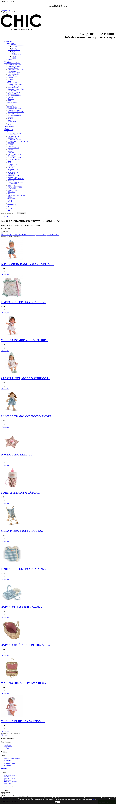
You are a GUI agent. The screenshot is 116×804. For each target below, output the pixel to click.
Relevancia (4, 235)
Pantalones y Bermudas (14, 113)
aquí (94, 799)
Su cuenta (4, 768)
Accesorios (11, 79)
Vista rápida (5, 274)
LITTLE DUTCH (13, 169)
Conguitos (11, 146)
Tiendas (6, 748)
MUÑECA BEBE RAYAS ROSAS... (23, 721)
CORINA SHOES (13, 148)
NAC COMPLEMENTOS (16, 179)
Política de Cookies (9, 763)
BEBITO (14, 48)
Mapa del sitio (8, 746)
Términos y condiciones (11, 762)
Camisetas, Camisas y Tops (16, 69)
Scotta (10, 193)
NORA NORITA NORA (15, 182)
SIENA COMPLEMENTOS (16, 195)
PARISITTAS (12, 185)
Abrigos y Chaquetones (14, 64)
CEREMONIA (8, 130)
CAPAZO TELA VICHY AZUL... (21, 607)
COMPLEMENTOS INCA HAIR (18, 141)
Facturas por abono (9, 778)
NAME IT (11, 180)
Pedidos (6, 777)
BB (9, 203)
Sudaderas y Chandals (14, 95)
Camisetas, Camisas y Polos (16, 112)
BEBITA (14, 46)
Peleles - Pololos (12, 76)
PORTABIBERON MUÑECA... (20, 492)
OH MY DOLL (12, 184)
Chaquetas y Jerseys (13, 66)
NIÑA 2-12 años (10, 82)
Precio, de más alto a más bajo (51, 235)
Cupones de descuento (10, 781)
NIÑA (13, 51)
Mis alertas (7, 783)
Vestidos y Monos (13, 68)
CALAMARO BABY (14, 133)
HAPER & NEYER (14, 159)
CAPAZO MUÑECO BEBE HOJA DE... (25, 645)
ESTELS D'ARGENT (14, 154)
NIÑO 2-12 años (10, 107)
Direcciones (7, 780)
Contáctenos (7, 745)
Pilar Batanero (12, 188)
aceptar (57, 802)
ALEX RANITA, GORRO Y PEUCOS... (25, 378)
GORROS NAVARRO (14, 157)
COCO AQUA (12, 138)
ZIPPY (10, 197)
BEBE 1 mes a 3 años (12, 63)
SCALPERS (11, 192)
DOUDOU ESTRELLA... (16, 454)
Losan (10, 170)
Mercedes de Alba (13, 172)
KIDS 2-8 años (14, 50)
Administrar (7, 765)
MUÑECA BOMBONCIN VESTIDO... (24, 340)
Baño (9, 81)
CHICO (14, 58)
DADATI (11, 149)
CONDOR (11, 143)
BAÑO (6, 61)
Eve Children (12, 156)
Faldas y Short (12, 71)
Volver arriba (5, 735)
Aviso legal (7, 760)
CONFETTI (11, 144)
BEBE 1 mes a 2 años (15, 45)
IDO (9, 161)
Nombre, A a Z (11, 235)
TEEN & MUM (9, 126)
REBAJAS (9, 43)
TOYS (6, 128)
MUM (10, 59)
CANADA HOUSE (14, 136)
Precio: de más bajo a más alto (34, 235)
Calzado (10, 77)
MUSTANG (11, 174)
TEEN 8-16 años (14, 55)
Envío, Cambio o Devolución (12, 758)
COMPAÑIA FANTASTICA (16, 139)
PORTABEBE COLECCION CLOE (23, 302)
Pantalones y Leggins (14, 72)
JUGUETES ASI (13, 164)
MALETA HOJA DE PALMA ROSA (23, 683)
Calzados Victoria (13, 135)
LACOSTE (11, 167)
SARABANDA (12, 190)
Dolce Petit (11, 152)
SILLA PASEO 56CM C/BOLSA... (22, 530)
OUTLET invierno (11, 205)
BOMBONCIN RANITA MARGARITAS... (27, 264)
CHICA (14, 56)
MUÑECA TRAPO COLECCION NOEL (26, 416)
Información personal (10, 775)
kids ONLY (11, 166)
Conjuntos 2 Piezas (13, 74)
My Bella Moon (12, 177)
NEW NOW (8, 41)
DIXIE (10, 151)
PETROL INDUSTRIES (15, 187)
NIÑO (13, 53)
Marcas (7, 131)
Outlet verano (9, 198)
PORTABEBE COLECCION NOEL (23, 568)
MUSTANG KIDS (13, 175)
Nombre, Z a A (20, 235)
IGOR (10, 162)
